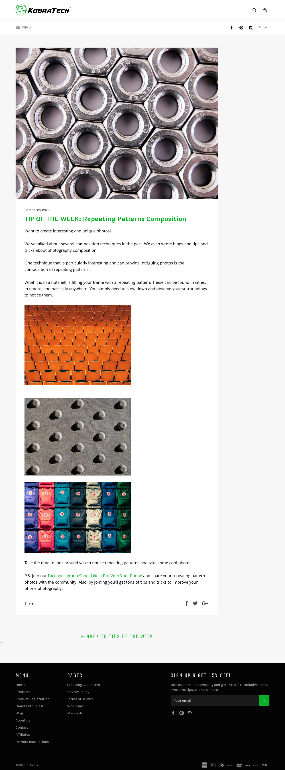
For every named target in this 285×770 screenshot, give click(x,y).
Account (264, 27)
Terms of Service (80, 699)
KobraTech (33, 765)
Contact (22, 727)
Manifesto (75, 713)
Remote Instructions (32, 742)
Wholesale (75, 706)
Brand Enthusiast (29, 706)
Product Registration (32, 699)
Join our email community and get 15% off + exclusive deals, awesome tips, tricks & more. (219, 687)
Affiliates (23, 734)
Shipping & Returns (83, 685)
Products (23, 692)
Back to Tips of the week (119, 636)
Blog (19, 713)
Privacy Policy (78, 692)
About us (23, 720)
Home (20, 685)
